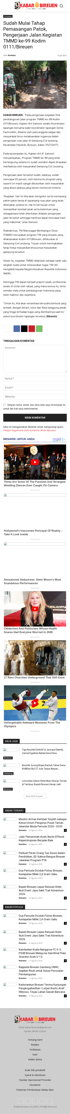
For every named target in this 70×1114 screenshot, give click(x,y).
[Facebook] (17, 328)
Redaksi (12, 55)
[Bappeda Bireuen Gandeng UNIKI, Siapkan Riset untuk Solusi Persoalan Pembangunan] (9, 970)
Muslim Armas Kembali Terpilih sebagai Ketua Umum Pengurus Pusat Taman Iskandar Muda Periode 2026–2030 (43, 822)
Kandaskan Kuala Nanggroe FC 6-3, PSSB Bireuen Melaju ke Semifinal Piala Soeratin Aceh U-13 (42, 953)
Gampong (8, 16)
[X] (24, 328)
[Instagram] (28, 1101)
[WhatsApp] (39, 328)
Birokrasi (8, 758)
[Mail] (35, 1101)
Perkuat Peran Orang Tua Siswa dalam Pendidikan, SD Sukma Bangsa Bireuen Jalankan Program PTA (42, 856)
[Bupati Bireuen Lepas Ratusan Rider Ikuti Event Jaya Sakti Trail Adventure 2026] (9, 891)
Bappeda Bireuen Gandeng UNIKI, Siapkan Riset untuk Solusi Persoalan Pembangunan (41, 970)
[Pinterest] (31, 328)
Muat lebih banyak (34, 796)
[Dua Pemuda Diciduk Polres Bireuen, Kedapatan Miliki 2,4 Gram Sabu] (9, 875)
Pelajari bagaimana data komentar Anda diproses (29, 430)
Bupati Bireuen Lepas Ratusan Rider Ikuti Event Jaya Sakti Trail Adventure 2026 (41, 890)
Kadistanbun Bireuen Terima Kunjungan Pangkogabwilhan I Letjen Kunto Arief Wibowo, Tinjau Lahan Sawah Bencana (42, 988)
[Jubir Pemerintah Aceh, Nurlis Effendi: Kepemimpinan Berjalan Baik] (9, 841)
